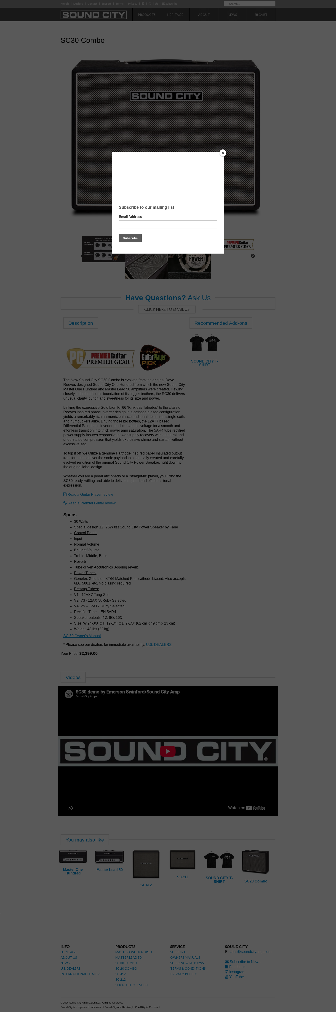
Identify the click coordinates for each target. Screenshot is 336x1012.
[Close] (222, 152)
